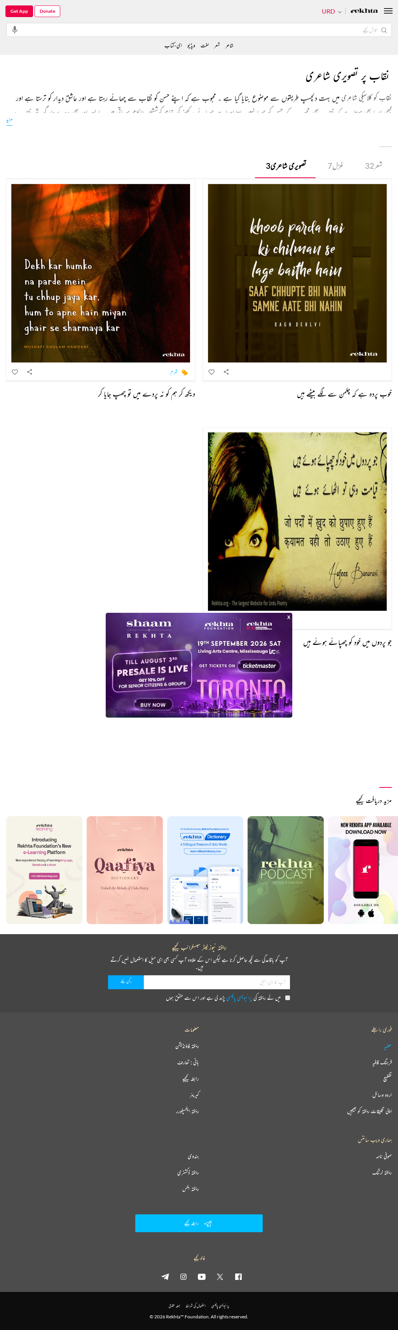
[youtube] (202, 1276)
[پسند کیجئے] (212, 371)
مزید (9, 119)
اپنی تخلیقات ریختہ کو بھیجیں (369, 1111)
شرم (174, 372)
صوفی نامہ (384, 1156)
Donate (47, 11)
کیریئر (194, 1095)
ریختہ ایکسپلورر (187, 1111)
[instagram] (183, 1276)
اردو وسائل (382, 1095)
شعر (373, 165)
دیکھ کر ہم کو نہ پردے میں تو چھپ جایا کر (146, 393)
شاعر (229, 45)
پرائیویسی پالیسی (239, 997)
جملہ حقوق (174, 1305)
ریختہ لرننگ (382, 1172)
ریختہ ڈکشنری (188, 1172)
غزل (336, 165)
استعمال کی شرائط (196, 1305)
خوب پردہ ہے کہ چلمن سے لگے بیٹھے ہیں (344, 393)
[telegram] (165, 1276)
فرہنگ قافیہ (382, 1062)
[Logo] (364, 11)
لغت (205, 45)
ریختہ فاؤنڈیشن (187, 1046)
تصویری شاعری (286, 165)
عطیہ (388, 1046)
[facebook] (238, 1276)
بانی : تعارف (188, 1062)
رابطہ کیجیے (190, 1078)
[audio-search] (15, 29)
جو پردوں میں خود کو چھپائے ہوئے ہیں (347, 642)
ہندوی (193, 1156)
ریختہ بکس (190, 1189)
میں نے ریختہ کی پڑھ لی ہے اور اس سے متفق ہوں (223, 997)
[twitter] (220, 1276)
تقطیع (387, 1078)
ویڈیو (191, 45)
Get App (19, 11)
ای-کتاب (173, 45)
